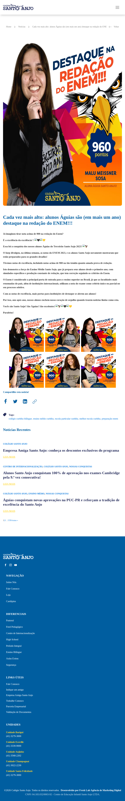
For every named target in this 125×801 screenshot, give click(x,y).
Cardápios (11, 601)
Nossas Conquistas (80, 466)
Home (8, 27)
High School (12, 639)
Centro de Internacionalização (23, 466)
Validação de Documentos (18, 712)
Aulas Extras (12, 658)
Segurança (11, 665)
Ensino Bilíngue (14, 652)
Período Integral (13, 646)
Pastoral (10, 620)
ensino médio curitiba (43, 418)
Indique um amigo (15, 689)
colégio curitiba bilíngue (20, 418)
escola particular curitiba (66, 418)
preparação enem (110, 418)
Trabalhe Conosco (15, 701)
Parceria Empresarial (16, 706)
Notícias (21, 27)
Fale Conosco (12, 588)
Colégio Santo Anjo (15, 444)
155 (9, 520)
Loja (8, 595)
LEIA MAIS (9, 457)
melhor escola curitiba (89, 418)
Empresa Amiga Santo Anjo (19, 695)
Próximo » (14, 520)
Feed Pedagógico (14, 627)
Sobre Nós (11, 582)
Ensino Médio (37, 494)
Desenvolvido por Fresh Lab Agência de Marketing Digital (91, 790)
